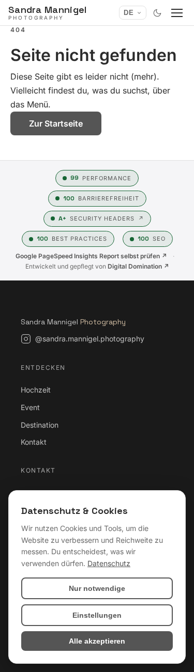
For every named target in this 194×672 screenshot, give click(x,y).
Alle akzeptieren (97, 641)
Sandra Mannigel (73, 321)
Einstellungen (97, 615)
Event (30, 407)
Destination (39, 424)
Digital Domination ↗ (138, 266)
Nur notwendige (97, 588)
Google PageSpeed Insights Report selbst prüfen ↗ (91, 256)
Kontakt (34, 441)
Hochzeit (36, 389)
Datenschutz (108, 563)
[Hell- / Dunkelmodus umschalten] (157, 13)
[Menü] (177, 13)
